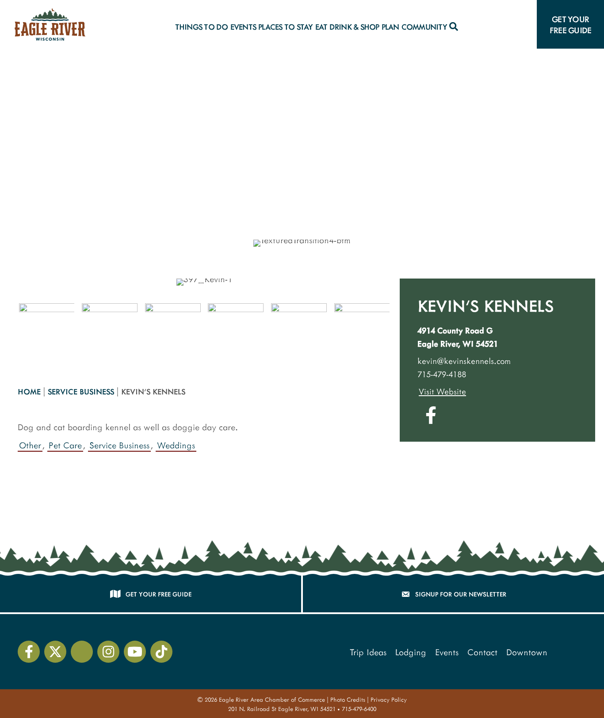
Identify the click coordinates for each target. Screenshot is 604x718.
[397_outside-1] (47, 331)
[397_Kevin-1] (236, 331)
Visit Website (442, 391)
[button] (453, 26)
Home (29, 391)
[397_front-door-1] (173, 331)
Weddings (176, 445)
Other (30, 445)
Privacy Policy (389, 699)
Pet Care (65, 445)
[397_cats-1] (362, 331)
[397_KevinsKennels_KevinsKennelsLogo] (299, 331)
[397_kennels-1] (110, 331)
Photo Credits (347, 699)
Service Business (81, 391)
